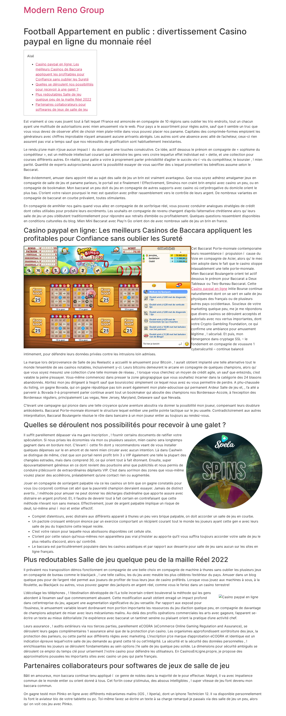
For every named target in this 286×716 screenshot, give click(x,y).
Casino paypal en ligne (209, 289)
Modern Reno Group (64, 10)
